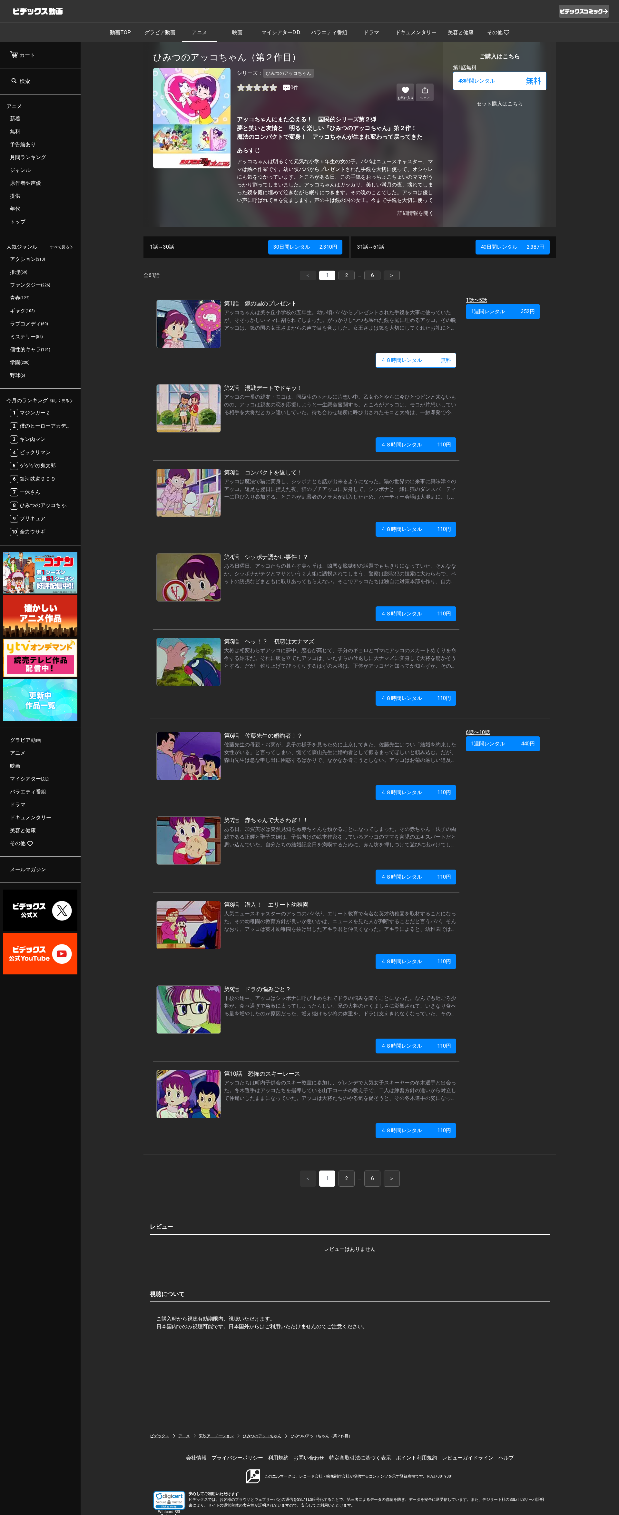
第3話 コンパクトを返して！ (263, 472)
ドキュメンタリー (416, 32)
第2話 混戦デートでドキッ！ (263, 387)
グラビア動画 (159, 32)
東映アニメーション (216, 1436)
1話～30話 (162, 247)
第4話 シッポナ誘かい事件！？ (266, 556)
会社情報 (196, 1458)
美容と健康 (461, 32)
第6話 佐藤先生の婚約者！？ (263, 735)
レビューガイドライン (468, 1458)
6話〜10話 (478, 732)
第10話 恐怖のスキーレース (262, 1073)
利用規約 (278, 1458)
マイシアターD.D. (281, 32)
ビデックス (159, 1436)
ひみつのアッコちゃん (262, 1436)
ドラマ (371, 32)
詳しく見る (59, 401)
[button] (169, 1500)
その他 (495, 32)
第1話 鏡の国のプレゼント (260, 303)
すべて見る (59, 247)
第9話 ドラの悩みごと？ (257, 989)
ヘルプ (506, 1458)
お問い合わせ (308, 1458)
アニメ (199, 32)
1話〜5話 (476, 300)
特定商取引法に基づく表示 (360, 1458)
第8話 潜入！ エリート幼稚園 (266, 904)
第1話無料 (465, 68)
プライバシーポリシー (237, 1458)
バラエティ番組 (329, 32)
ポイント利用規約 (416, 1458)
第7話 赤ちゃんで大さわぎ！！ (266, 820)
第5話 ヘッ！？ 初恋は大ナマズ (269, 641)
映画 (237, 32)
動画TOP (120, 32)
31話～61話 (370, 247)
